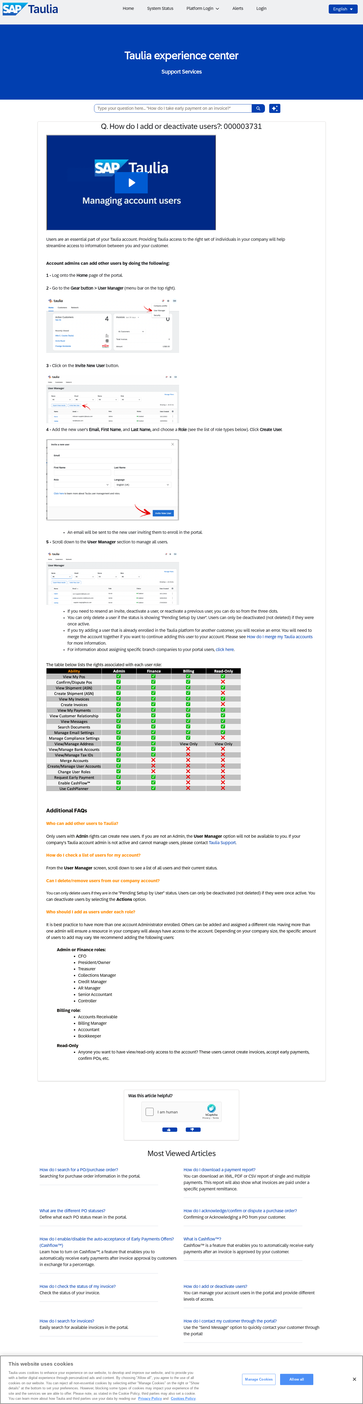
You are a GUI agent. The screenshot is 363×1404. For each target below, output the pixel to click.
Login (261, 8)
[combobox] (170, 108)
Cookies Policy (183, 1399)
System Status (160, 8)
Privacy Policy (150, 1399)
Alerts (238, 8)
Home (128, 8)
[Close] (354, 1379)
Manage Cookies (259, 1379)
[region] (181, 1380)
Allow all (296, 1379)
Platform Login (200, 8)
